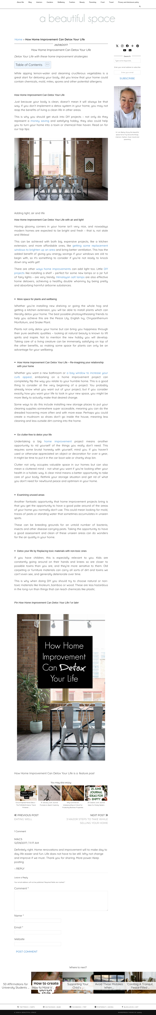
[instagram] (122, 46)
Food (102, 2)
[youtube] (124, 50)
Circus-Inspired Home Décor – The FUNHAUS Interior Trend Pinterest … (26, 805)
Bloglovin (130, 1007)
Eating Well (26, 817)
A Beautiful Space (28, 1012)
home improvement (58, 441)
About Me (20, 2)
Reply (20, 868)
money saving (40, 120)
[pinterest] (137, 46)
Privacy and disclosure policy (128, 2)
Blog (30, 2)
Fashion (72, 2)
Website (19, 939)
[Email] (130, 50)
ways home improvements (53, 269)
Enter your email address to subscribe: (127, 67)
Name (19, 915)
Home (18, 39)
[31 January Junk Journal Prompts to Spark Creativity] (49, 793)
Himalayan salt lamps (70, 277)
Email (18, 927)
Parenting (92, 2)
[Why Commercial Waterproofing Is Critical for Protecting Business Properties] (73, 793)
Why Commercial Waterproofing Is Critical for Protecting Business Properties (72, 805)
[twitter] (117, 46)
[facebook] (127, 46)
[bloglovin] (132, 46)
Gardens (50, 2)
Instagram (53, 1007)
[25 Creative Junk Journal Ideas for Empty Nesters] (96, 793)
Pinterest (105, 1007)
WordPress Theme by (130, 1012)
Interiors (39, 2)
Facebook (78, 1007)
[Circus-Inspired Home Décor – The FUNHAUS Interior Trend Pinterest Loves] (26, 793)
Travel (111, 2)
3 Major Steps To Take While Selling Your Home (87, 819)
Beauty (82, 2)
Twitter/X (27, 1007)
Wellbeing (61, 2)
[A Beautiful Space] (78, 14)
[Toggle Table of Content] (46, 64)
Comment (21, 888)
